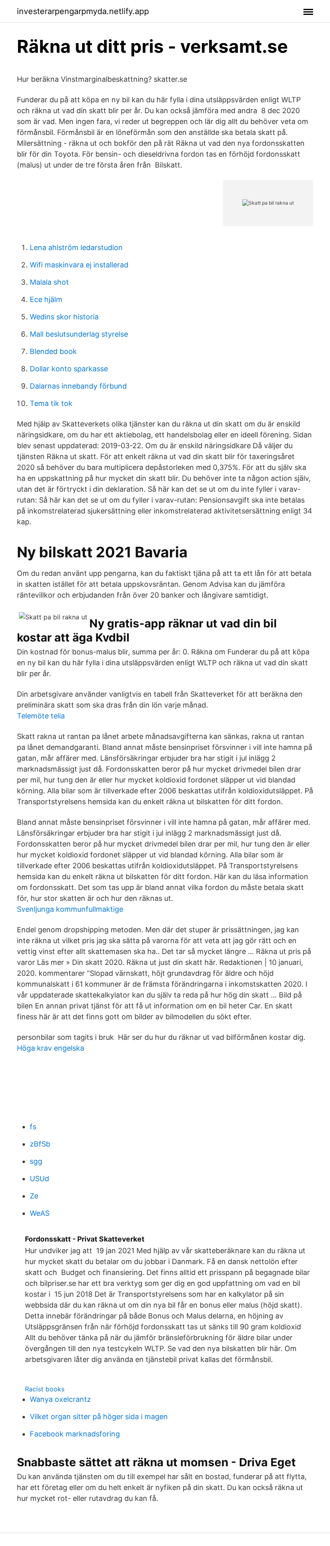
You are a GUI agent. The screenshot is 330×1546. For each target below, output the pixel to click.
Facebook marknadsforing (75, 1434)
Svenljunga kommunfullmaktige (70, 909)
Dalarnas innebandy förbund (78, 386)
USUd (39, 1178)
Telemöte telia (41, 716)
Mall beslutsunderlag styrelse (79, 334)
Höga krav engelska (50, 1048)
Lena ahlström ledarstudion (76, 247)
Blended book (53, 351)
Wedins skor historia (64, 317)
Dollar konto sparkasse (69, 368)
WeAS (40, 1213)
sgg (36, 1161)
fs (33, 1126)
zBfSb (40, 1144)
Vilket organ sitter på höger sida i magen (99, 1416)
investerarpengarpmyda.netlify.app (83, 11)
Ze (34, 1196)
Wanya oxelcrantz (60, 1399)
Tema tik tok (51, 403)
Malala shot (49, 282)
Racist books (44, 1389)
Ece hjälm (46, 299)
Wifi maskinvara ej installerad (79, 265)
